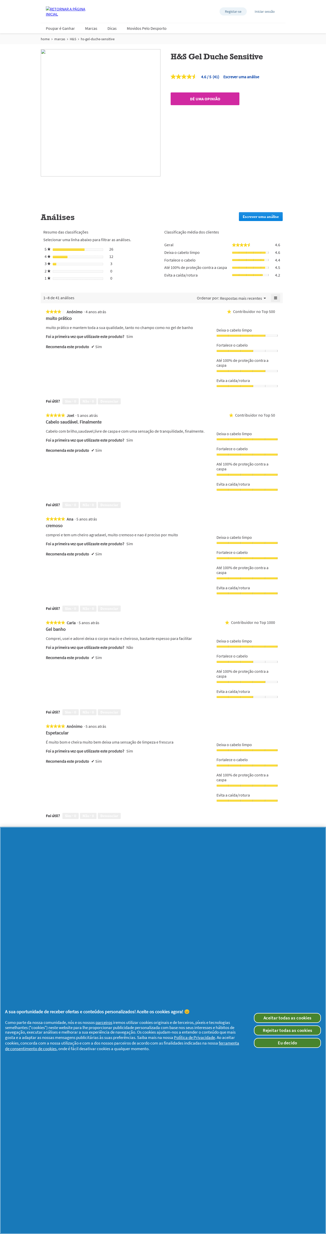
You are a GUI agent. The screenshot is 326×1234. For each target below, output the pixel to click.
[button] (233, 11)
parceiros (104, 1022)
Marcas (91, 28)
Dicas (112, 28)
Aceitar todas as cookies (287, 1018)
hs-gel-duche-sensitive (98, 39)
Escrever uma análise (241, 77)
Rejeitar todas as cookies (287, 1030)
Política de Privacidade (194, 1037)
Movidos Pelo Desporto (147, 28)
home (45, 39)
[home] (66, 11)
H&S (73, 39)
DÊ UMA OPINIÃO (205, 98)
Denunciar (109, 401)
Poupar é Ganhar (60, 28)
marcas (59, 39)
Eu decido (287, 1043)
